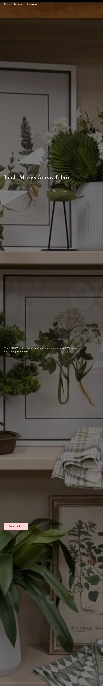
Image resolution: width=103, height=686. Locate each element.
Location (18, 4)
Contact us (32, 4)
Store (7, 4)
